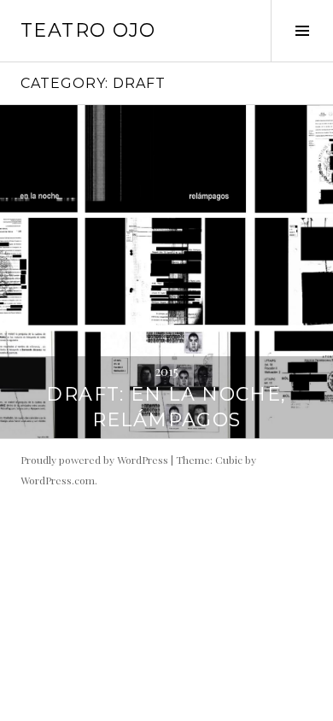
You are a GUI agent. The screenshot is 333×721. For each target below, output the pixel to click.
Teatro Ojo (88, 30)
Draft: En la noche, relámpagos (166, 407)
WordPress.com (57, 480)
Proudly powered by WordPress (94, 459)
